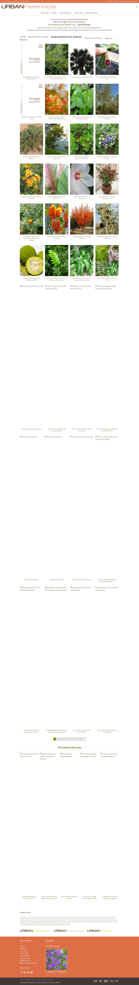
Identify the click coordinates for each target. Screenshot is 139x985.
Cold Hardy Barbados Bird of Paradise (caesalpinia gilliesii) (56, 117)
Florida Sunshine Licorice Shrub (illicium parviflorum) (56, 78)
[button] (134, 1)
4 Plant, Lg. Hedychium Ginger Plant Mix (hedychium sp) (107, 429)
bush (79, 918)
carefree (91, 918)
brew (75, 918)
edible (22, 921)
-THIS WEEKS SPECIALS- (91, 13)
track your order (25, 958)
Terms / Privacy (48, 979)
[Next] (84, 739)
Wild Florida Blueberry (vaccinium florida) (107, 157)
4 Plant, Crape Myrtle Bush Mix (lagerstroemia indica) (107, 580)
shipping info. (24, 953)
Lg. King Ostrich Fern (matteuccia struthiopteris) (107, 731)
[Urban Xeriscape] (69, 931)
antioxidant (38, 918)
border (70, 918)
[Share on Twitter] (25, 972)
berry (57, 918)
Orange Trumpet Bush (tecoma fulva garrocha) (31, 197)
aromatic (45, 918)
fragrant (37, 921)
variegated (57, 924)
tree (39, 924)
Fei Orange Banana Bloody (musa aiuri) (107, 78)
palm (94, 921)
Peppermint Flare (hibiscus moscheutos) (82, 197)
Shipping (126, 1)
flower (31, 921)
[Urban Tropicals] (36, 931)
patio (99, 921)
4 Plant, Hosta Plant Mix (31, 580)
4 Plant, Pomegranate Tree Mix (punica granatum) (57, 429)
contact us (23, 948)
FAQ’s (121, 1)
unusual (50, 924)
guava (46, 921)
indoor (63, 921)
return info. (23, 951)
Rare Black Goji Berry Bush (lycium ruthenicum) (107, 237)
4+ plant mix (30, 918)
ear (114, 918)
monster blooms (77, 921)
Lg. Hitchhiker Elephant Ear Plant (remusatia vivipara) (82, 117)
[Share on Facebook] (21, 972)
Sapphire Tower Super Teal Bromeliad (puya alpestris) (49, 897)
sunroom (22, 924)
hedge (58, 921)
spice (116, 921)
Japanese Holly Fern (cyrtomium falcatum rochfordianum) (81, 279)
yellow (68, 924)
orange (90, 921)
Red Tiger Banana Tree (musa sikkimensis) (56, 197)
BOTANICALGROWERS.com (69, 24)
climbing (98, 918)
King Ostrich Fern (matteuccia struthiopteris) (82, 731)
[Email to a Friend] (28, 972)
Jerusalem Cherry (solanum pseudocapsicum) (107, 197)
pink (103, 921)
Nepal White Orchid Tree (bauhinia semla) (31, 117)
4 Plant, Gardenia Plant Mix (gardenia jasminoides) (31, 731)
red (112, 921)
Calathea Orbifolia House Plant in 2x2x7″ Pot (29, 897)
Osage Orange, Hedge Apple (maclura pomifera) (31, 279)
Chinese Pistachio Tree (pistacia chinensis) (82, 237)
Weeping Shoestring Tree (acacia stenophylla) (107, 117)
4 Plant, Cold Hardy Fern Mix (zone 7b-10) (107, 279)
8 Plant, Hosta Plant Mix (57, 580)
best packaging (25, 955)
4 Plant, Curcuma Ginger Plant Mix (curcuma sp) (82, 429)
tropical (44, 924)
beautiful (52, 918)
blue (66, 918)
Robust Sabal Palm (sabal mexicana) (81, 77)
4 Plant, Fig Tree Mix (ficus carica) (82, 580)
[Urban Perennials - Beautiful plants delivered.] (28, 7)
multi (84, 921)
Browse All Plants (38, 37)
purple (107, 921)
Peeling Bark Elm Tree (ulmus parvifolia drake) (31, 78)
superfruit (29, 924)
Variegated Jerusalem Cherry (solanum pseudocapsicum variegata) (31, 238)
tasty (35, 924)
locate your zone (25, 960)
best (62, 918)
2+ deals (22, 918)
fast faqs (22, 946)
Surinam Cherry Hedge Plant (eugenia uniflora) (89, 897)
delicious (109, 918)
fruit (42, 921)
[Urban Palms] (103, 931)
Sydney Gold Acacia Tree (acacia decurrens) (56, 157)
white (63, 924)
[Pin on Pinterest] (31, 972)
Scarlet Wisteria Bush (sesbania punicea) (57, 237)
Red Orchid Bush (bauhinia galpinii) (69, 897)
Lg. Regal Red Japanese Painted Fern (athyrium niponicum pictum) (56, 731)
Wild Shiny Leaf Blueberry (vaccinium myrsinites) (81, 157)
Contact (116, 1)
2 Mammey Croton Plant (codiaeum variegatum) (109, 897)
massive (69, 921)
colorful (104, 918)
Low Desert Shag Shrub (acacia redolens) (31, 157)
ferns (26, 921)
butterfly (85, 918)
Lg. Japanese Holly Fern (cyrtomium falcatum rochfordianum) (56, 279)
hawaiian (52, 921)
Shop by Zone (78, 13)
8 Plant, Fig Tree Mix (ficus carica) (31, 429)
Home (23, 37)
